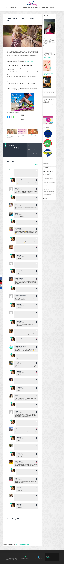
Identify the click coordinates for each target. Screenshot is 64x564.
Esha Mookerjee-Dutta (19, 170)
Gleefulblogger (18, 362)
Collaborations (18, 7)
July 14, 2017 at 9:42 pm (20, 505)
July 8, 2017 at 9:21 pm (18, 412)
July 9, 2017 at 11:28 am (20, 372)
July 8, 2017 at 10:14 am (20, 256)
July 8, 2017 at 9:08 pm (18, 396)
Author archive (14, 148)
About (10, 7)
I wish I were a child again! (28, 61)
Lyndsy (16, 263)
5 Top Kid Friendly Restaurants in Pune (49, 189)
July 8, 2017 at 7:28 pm (18, 363)
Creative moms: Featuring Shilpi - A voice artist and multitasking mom (49, 183)
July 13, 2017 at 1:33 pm (18, 479)
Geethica (16, 478)
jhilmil (16, 411)
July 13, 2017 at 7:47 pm (20, 488)
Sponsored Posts (36, 7)
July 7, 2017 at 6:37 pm (18, 229)
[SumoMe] (1, 288)
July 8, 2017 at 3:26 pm (18, 347)
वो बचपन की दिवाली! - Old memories (33, 134)
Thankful (37, 149)
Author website (16, 148)
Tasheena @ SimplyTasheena (20, 295)
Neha (16, 445)
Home (7, 7)
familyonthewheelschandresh (20, 346)
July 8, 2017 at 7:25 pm (20, 339)
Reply (36, 170)
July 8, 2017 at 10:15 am (20, 271)
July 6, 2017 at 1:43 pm (18, 205)
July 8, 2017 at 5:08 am (18, 296)
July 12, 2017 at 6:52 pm (20, 454)
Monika (16, 213)
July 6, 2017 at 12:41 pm (18, 189)
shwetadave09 (17, 228)
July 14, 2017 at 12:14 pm (19, 495)
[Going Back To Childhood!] (22, 131)
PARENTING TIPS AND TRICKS (48, 57)
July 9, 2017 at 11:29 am (20, 422)
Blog (13, 7)
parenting (33, 149)
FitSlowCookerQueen (19, 278)
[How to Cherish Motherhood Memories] (12, 131)
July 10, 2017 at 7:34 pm (20, 438)
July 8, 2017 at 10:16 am (20, 305)
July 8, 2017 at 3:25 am (18, 279)
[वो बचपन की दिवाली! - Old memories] (33, 131)
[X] (1, 281)
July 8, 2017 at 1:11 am (18, 247)
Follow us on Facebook (48, 92)
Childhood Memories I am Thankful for (21, 19)
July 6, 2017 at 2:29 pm (20, 180)
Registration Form (44, 7)
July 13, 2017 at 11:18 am (19, 462)
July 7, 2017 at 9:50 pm (20, 239)
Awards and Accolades (27, 7)
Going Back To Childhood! (21, 134)
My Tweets (49, 173)
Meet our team (52, 7)
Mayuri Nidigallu (18, 330)
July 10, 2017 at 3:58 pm (18, 429)
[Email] (1, 285)
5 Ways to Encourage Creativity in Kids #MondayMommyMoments (49, 194)
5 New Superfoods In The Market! (48, 178)
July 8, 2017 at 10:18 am (20, 322)
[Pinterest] (1, 283)
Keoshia (16, 395)
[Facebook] (1, 278)
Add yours (36, 164)
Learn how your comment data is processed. (23, 544)
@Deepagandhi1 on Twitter (18, 148)
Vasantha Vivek (18, 494)
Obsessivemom (18, 461)
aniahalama (17, 428)
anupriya (17, 188)
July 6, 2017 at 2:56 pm (18, 214)
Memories (30, 149)
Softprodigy (49, 557)
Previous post (35, 153)
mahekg (16, 204)
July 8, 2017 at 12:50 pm (18, 331)
